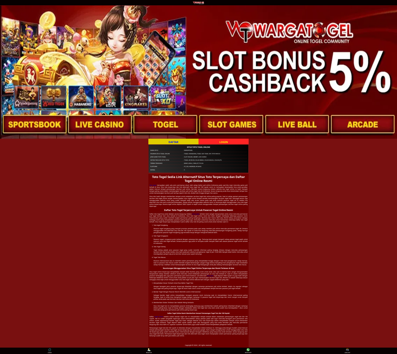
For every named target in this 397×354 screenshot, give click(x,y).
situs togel (195, 214)
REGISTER (149, 352)
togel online (158, 317)
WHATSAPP (248, 352)
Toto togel (152, 185)
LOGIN (223, 142)
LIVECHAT (347, 352)
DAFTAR (173, 142)
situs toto (210, 276)
